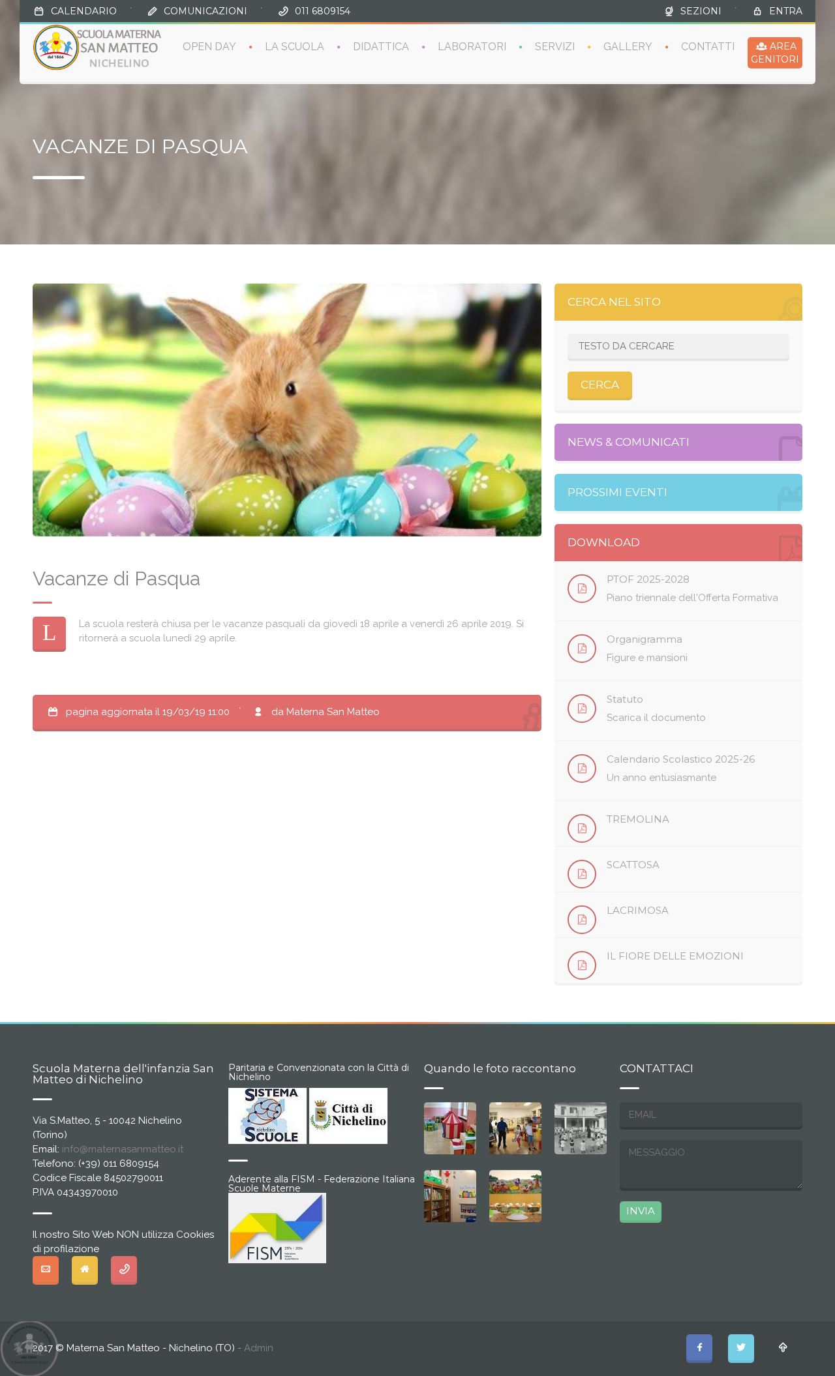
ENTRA (785, 11)
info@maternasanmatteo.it (122, 1149)
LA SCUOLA (294, 46)
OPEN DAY (209, 46)
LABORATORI (472, 46)
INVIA (640, 1211)
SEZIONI (700, 11)
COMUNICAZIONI (205, 11)
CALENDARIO (84, 11)
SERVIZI (555, 46)
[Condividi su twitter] (741, 1347)
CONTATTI (708, 46)
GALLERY (627, 46)
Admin (258, 1348)
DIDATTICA (381, 46)
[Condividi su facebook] (699, 1347)
